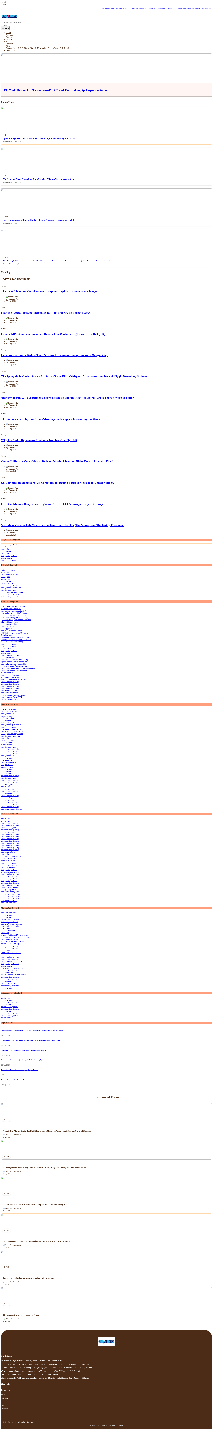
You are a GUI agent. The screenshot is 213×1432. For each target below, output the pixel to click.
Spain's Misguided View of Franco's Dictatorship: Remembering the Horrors (39, 138)
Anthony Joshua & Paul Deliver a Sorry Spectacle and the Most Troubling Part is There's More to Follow (67, 397)
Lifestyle (33, 48)
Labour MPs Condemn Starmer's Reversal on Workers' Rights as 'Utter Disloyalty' (53, 334)
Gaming (9, 48)
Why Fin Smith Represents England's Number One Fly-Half (39, 440)
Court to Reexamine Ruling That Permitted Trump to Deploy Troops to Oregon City (54, 355)
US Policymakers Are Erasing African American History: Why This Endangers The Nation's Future (30, 1040)
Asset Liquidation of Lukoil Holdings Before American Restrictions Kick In (39, 220)
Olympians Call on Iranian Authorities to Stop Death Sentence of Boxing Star (24, 1050)
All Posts (9, 35)
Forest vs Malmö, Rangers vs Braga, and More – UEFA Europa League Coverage (52, 504)
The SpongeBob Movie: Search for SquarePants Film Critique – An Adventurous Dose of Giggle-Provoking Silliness (74, 376)
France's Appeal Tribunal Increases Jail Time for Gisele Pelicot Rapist (45, 312)
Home (8, 33)
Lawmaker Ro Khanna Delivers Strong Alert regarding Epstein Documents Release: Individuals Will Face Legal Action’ (47, 1368)
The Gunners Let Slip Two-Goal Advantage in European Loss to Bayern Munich (51, 419)
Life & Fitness (24, 48)
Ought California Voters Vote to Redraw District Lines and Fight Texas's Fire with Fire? (57, 461)
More (8, 46)
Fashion (9, 41)
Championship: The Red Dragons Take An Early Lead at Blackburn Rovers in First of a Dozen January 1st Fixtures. (45, 1378)
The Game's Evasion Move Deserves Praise (14, 1079)
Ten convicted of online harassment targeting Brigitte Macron (19, 1070)
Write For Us (94, 1425)
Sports (57, 48)
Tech (62, 48)
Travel (66, 48)
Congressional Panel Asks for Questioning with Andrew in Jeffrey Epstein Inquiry (25, 1060)
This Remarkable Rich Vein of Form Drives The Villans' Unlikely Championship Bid (112, 8)
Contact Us (10, 50)
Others (45, 48)
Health (15, 48)
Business (9, 37)
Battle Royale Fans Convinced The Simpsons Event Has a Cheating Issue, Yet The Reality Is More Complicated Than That (48, 1364)
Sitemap (121, 1425)
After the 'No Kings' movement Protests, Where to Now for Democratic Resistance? (33, 1361)
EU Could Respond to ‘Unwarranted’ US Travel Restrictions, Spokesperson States (55, 90)
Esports (9, 39)
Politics (51, 48)
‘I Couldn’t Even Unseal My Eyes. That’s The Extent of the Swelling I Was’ (175, 8)
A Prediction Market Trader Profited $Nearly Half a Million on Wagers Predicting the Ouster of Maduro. (32, 1030)
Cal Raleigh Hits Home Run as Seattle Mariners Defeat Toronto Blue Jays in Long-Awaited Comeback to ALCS (56, 261)
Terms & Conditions (108, 1425)
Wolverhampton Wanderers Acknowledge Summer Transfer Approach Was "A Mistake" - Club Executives (41, 1371)
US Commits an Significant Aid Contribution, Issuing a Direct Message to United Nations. (57, 482)
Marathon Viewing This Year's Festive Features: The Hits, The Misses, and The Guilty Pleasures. (62, 525)
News (39, 48)
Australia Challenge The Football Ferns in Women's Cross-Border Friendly (29, 1374)
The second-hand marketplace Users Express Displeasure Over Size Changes (49, 291)
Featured (9, 44)
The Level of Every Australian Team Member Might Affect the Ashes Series (39, 179)
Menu (6, 28)
